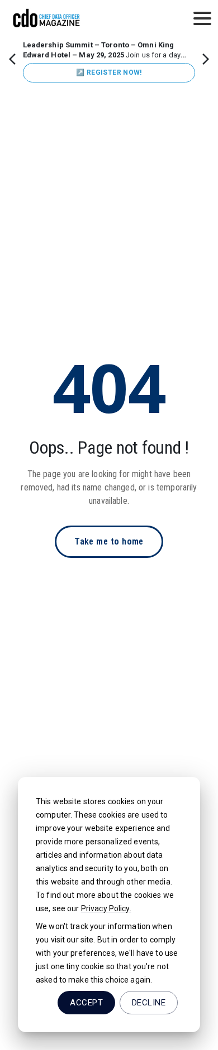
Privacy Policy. (106, 908)
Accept (86, 1003)
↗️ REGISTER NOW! (108, 72)
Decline (148, 1003)
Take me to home (109, 541)
